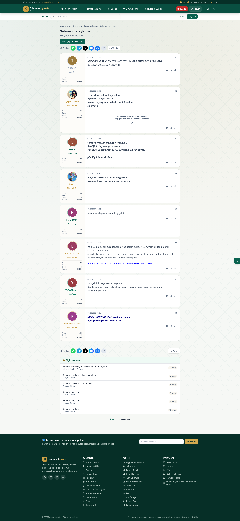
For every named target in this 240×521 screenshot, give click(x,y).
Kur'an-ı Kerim (92, 462)
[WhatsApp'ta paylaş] (73, 48)
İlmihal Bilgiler (133, 470)
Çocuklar (90, 501)
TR (211, 2)
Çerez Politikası (173, 477)
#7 (176, 279)
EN (215, 2)
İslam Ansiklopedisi (135, 481)
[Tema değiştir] (214, 9)
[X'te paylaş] (85, 48)
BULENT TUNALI (72, 253)
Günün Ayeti (132, 497)
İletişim (204, 2)
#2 (176, 91)
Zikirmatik (130, 485)
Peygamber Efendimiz (136, 462)
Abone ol (191, 441)
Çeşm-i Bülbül (72, 101)
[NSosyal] (63, 477)
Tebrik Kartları (92, 505)
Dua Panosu (131, 489)
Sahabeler (131, 466)
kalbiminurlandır (72, 323)
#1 (176, 57)
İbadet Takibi (132, 501)
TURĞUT (72, 68)
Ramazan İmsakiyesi (95, 489)
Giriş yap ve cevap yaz (72, 41)
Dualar (89, 470)
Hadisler (90, 477)
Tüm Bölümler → (134, 477)
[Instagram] (56, 477)
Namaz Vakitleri (93, 466)
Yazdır (115, 48)
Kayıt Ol (192, 16)
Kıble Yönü (91, 481)
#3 (176, 139)
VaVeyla (72, 184)
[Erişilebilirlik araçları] (237, 261)
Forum (45, 16)
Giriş (182, 16)
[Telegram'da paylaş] (79, 48)
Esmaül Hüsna (92, 474)
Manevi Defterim (93, 493)
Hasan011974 (72, 220)
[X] (50, 477)
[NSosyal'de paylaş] (91, 48)
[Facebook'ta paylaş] (97, 48)
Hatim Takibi (91, 497)
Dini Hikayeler (132, 474)
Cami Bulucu (132, 505)
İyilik (128, 493)
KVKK (168, 470)
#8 (176, 313)
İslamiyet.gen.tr (67, 26)
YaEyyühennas (72, 290)
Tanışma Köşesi (91, 26)
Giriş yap (114, 419)
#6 (176, 243)
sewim (72, 149)
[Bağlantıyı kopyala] (103, 48)
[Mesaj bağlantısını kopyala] (175, 70)
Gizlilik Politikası (173, 474)
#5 (176, 209)
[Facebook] (44, 477)
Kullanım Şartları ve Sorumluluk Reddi (181, 483)
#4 (176, 173)
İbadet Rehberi (93, 485)
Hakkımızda (194, 2)
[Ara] (208, 9)
